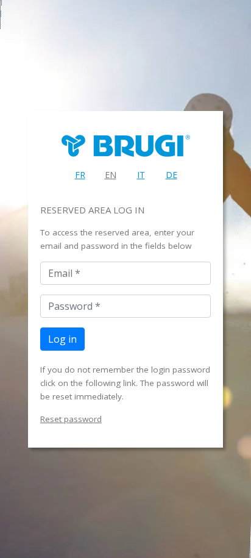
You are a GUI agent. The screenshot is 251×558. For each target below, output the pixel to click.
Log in (62, 339)
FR (80, 175)
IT (141, 175)
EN (110, 175)
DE (171, 175)
